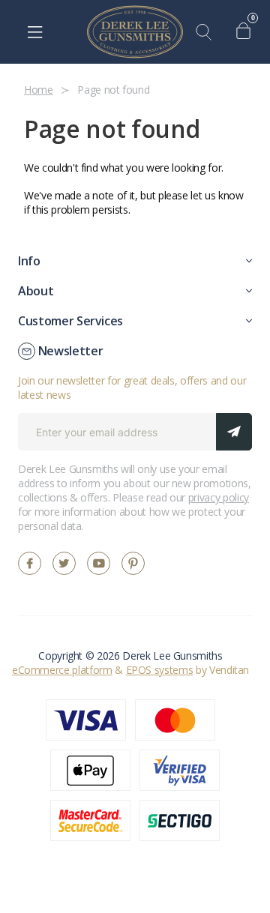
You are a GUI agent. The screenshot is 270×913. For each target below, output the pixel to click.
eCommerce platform (62, 670)
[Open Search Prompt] (207, 32)
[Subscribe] (234, 432)
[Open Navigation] (35, 32)
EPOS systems (160, 670)
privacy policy (218, 497)
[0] (247, 32)
